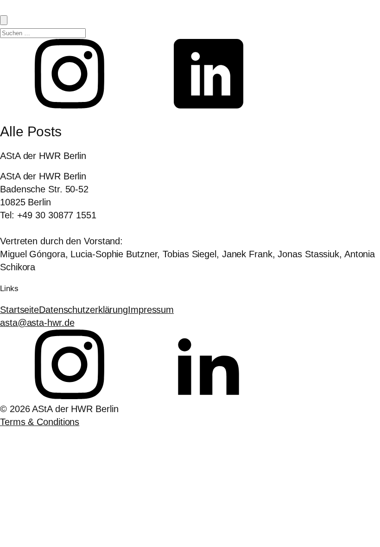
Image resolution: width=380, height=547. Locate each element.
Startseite (19, 310)
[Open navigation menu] (3, 20)
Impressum (151, 310)
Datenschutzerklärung (83, 310)
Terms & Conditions (39, 422)
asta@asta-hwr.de (37, 323)
